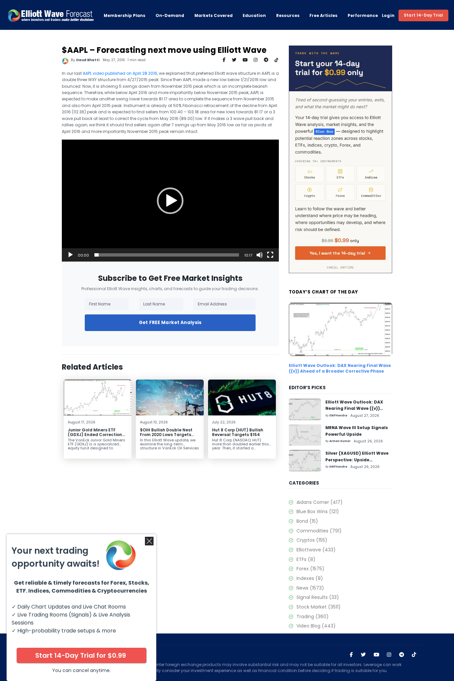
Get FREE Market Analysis (170, 322)
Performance (363, 15)
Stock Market (318, 607)
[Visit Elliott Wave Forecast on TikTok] (413, 654)
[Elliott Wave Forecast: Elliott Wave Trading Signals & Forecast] (51, 15)
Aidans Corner (319, 502)
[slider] (166, 255)
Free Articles (323, 15)
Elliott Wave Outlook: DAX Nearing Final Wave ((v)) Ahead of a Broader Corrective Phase (340, 368)
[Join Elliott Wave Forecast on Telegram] (401, 654)
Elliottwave (315, 549)
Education (254, 15)
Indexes (309, 578)
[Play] (70, 255)
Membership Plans (124, 15)
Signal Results (317, 597)
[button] (170, 200)
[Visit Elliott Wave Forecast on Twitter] (363, 654)
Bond (307, 521)
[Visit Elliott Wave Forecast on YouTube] (376, 654)
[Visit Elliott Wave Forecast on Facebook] (351, 654)
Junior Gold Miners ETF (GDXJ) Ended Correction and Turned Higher (95, 434)
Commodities (318, 530)
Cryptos (311, 540)
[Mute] (259, 255)
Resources (287, 15)
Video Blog (315, 626)
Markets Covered (213, 15)
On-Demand (170, 15)
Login (388, 15)
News (310, 588)
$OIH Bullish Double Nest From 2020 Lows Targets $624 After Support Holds (167, 434)
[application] (170, 201)
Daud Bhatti (87, 59)
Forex (310, 568)
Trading (312, 616)
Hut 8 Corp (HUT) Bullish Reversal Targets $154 (237, 432)
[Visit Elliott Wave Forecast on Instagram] (389, 654)
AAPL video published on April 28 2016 (120, 73)
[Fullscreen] (270, 255)
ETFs (305, 559)
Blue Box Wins (317, 511)
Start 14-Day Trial (423, 15)
